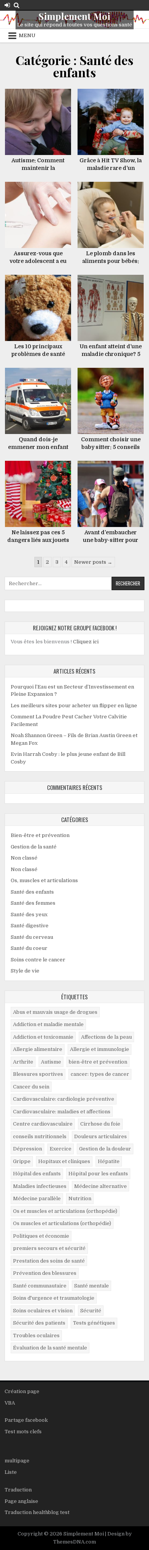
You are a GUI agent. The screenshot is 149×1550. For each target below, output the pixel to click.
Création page (22, 1391)
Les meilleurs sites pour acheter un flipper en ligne (74, 705)
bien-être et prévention (98, 1062)
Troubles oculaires (36, 1335)
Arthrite (23, 1062)
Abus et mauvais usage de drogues (55, 1012)
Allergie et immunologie (99, 1049)
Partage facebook (26, 1420)
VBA (10, 1403)
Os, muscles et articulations (44, 880)
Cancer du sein (31, 1087)
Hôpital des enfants (37, 1173)
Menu (27, 35)
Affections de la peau (106, 1037)
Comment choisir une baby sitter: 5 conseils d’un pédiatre (111, 446)
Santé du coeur (29, 948)
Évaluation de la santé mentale (50, 1348)
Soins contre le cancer (38, 960)
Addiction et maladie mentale (48, 1024)
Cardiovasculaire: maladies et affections (61, 1111)
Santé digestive (30, 925)
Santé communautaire (39, 1286)
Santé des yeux (29, 914)
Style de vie (25, 971)
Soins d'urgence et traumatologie (53, 1298)
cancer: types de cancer (100, 1074)
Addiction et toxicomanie (43, 1037)
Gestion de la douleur (105, 1149)
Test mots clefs (23, 1431)
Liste (11, 1472)
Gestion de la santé (34, 847)
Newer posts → (93, 562)
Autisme (51, 1062)
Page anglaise (21, 1501)
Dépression (27, 1149)
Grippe (22, 1161)
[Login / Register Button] (7, 5)
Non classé (24, 858)
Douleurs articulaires (100, 1136)
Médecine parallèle (37, 1198)
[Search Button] (16, 5)
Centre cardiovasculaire (43, 1124)
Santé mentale (91, 1286)
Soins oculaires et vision (43, 1310)
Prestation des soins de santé (49, 1261)
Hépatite (109, 1161)
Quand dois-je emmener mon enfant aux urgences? (38, 446)
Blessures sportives (38, 1074)
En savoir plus (41, 97)
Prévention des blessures (44, 1273)
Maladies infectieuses (39, 1186)
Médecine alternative (100, 1186)
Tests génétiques (94, 1323)
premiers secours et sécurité (49, 1248)
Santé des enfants (32, 892)
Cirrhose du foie (100, 1124)
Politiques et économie (41, 1236)
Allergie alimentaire (37, 1049)
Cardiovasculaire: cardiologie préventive (63, 1099)
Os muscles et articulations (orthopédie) (62, 1223)
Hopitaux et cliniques (64, 1161)
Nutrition (79, 1198)
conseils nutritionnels (39, 1136)
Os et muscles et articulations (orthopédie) (65, 1211)
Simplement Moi (74, 16)
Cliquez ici (86, 641)
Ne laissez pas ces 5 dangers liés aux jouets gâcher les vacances (38, 539)
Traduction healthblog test (37, 1512)
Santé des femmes (33, 903)
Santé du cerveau (32, 937)
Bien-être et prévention (40, 835)
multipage (17, 1461)
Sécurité (90, 1310)
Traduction (18, 1490)
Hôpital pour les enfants (98, 1173)
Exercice (60, 1149)
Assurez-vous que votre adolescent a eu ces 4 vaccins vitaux (38, 260)
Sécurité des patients (39, 1323)
